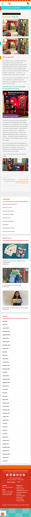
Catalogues (9, 493)
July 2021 (5, 423)
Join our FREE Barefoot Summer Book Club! (9, 179)
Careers (4, 493)
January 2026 (6, 328)
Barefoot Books (7, 17)
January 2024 (6, 362)
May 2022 (5, 392)
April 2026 (5, 324)
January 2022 (6, 406)
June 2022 (5, 389)
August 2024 (6, 348)
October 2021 (6, 416)
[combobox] (15, 7)
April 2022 (5, 396)
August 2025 (6, 338)
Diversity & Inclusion (7, 207)
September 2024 (6, 345)
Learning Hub (19, 487)
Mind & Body (5, 224)
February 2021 (6, 440)
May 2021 (5, 430)
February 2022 (6, 403)
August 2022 (6, 386)
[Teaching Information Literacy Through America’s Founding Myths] (15, 259)
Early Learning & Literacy (8, 211)
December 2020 (6, 447)
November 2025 (6, 331)
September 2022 (6, 382)
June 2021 (5, 426)
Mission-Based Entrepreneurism (11, 13)
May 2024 (5, 352)
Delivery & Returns (17, 478)
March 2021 (5, 437)
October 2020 (6, 450)
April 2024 (5, 355)
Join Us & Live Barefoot (7, 487)
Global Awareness (7, 217)
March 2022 (5, 399)
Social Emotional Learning (9, 231)
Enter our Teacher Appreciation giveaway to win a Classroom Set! (22, 180)
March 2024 (5, 358)
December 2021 (6, 409)
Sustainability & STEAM (8, 214)
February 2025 (6, 341)
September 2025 (6, 334)
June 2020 (5, 461)
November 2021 (6, 413)
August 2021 (6, 420)
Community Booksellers (8, 221)
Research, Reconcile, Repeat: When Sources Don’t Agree (15, 307)
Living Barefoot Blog (6, 494)
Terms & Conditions (11, 479)
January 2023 (6, 375)
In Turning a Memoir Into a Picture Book (12, 285)
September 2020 (6, 454)
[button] (15, 482)
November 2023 (6, 369)
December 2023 (6, 365)
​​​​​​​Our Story (4, 491)
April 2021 (5, 433)
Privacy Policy (20, 479)
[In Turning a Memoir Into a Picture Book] (15, 283)
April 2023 (5, 372)
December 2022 (6, 379)
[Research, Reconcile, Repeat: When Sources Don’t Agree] (15, 306)
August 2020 (6, 457)
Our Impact (10, 491)
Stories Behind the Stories (8, 228)
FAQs (11, 478)
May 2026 (5, 321)
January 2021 (6, 444)
